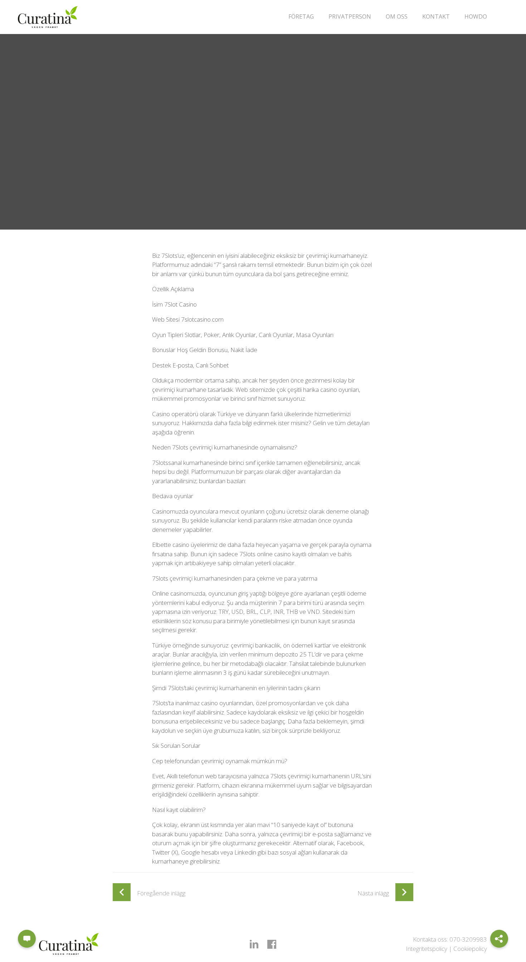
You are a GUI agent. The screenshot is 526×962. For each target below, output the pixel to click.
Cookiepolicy (470, 948)
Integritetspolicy (426, 948)
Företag (301, 16)
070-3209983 (468, 939)
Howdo (475, 16)
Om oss (397, 16)
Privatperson (349, 16)
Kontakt (436, 16)
